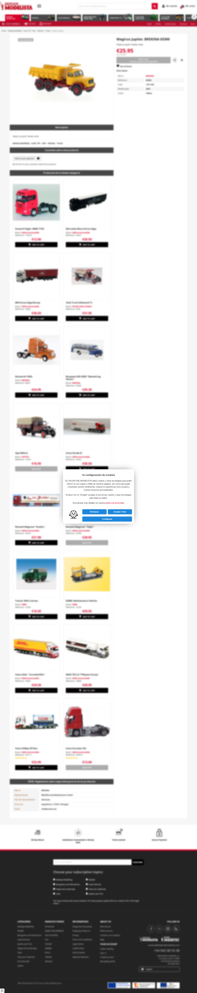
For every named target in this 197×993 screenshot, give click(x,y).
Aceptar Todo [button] (120, 512)
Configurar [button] (107, 519)
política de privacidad (114, 503)
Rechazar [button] (94, 512)
